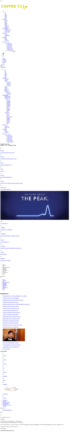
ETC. (4, 289)
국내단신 (9, 84)
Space (6, 24)
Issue (6, 22)
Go (5, 12)
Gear (8, 120)
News (6, 21)
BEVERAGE (5, 287)
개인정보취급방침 (6, 402)
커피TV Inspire (10, 50)
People (6, 23)
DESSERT (5, 284)
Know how (7, 25)
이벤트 (6, 34)
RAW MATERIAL (6, 282)
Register (4, 67)
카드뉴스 (9, 83)
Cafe (8, 122)
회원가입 (4, 59)
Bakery (8, 109)
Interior (8, 110)
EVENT (4, 33)
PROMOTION (5, 28)
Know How (7, 89)
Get (5, 14)
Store (6, 38)
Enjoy (6, 18)
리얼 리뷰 (7, 40)
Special (6, 20)
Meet (6, 16)
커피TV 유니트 (8, 134)
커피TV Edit (9, 45)
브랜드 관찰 (7, 31)
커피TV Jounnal (10, 48)
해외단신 (9, 85)
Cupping (8, 104)
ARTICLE (4, 19)
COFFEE (4, 280)
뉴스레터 (4, 61)
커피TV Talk (9, 47)
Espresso (8, 102)
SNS (3, 41)
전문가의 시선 (7, 30)
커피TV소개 (5, 400)
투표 (6, 36)
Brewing (8, 103)
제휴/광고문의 (5, 403)
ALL (3, 279)
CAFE (4, 288)
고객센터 (4, 60)
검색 (14, 51)
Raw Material (9, 116)
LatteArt (8, 100)
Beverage (8, 105)
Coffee (8, 114)
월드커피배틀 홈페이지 (7, 410)
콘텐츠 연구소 (7, 29)
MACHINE (5, 285)
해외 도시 (9, 94)
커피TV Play (9, 46)
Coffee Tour (7, 27)
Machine (8, 108)
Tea (7, 107)
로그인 (4, 58)
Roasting (8, 101)
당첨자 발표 (7, 35)
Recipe (6, 26)
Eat (5, 17)
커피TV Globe (10, 44)
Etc (7, 111)
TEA (3, 281)
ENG (4, 62)
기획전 (6, 39)
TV (3, 11)
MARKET (5, 37)
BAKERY (4, 283)
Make (6, 15)
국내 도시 (9, 92)
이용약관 (4, 401)
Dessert (8, 106)
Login (1, 67)
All (7, 99)
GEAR (4, 286)
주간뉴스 (9, 82)
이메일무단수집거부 (7, 404)
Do (5, 13)
